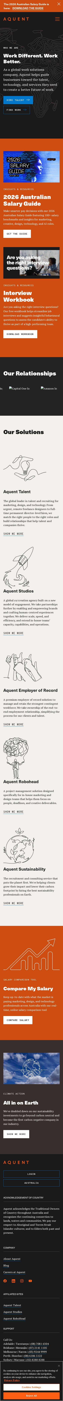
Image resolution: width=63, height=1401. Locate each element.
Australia (31, 1183)
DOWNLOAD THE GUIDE (28, 8)
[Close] (59, 4)
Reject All (31, 1395)
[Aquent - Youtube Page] (30, 1281)
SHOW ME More (13, 633)
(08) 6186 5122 (33, 1356)
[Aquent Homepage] (16, 20)
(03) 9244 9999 (37, 1352)
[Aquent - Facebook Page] (5, 1281)
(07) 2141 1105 (38, 1348)
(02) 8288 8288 (35, 1360)
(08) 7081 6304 (39, 1344)
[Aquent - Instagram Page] (22, 1281)
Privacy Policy (12, 1380)
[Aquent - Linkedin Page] (13, 1281)
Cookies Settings (31, 1387)
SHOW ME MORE (13, 534)
